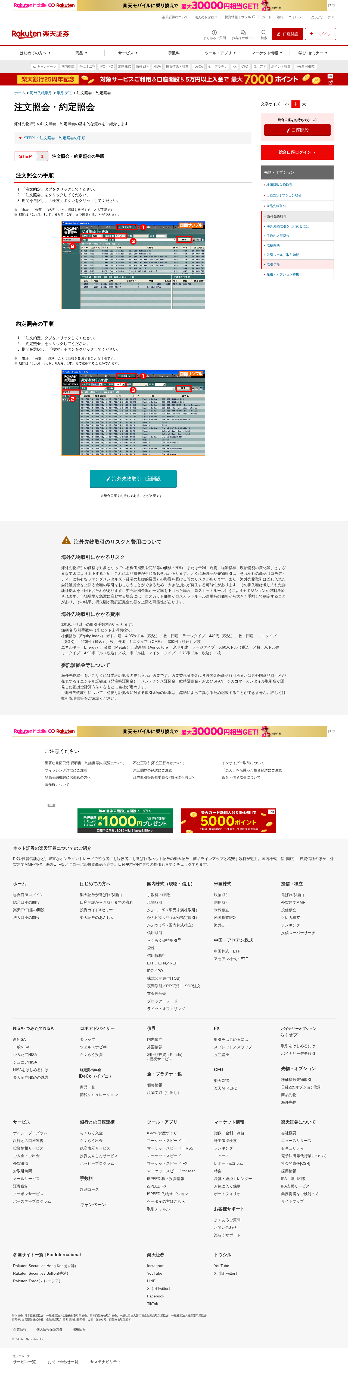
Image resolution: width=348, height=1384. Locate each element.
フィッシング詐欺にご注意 (66, 770)
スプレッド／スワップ (233, 1047)
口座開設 (297, 130)
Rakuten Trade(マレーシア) (36, 1281)
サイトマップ (292, 1201)
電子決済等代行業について (304, 1156)
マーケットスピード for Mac (171, 1171)
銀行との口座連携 (28, 1140)
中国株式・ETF (227, 951)
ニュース (221, 1156)
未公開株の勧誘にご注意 (152, 770)
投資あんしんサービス (99, 1156)
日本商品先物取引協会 (103, 1315)
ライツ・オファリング (166, 1009)
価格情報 (154, 1085)
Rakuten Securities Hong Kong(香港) (44, 1266)
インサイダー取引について (243, 763)
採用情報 (288, 1171)
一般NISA (21, 1047)
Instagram (155, 1266)
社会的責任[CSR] (295, 1163)
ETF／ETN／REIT (162, 963)
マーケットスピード (164, 1156)
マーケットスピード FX (167, 1163)
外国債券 (154, 1047)
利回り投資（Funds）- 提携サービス (166, 1056)
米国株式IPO (225, 917)
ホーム (20, 93)
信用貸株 (156, 955)
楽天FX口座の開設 (29, 910)
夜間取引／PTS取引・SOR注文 (174, 986)
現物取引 (154, 902)
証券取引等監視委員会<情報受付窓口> (163, 777)
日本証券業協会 (34, 1315)
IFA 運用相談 (293, 1178)
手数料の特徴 (158, 895)
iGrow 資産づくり (162, 1133)
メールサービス (26, 1178)
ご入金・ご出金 (26, 1156)
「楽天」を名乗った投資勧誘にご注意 (252, 770)
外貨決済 (20, 1163)
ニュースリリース (296, 1140)
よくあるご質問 (227, 1220)
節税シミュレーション (99, 1095)
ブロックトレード (162, 1001)
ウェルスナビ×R (94, 1047)
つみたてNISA (25, 1054)
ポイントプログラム (30, 1133)
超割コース (89, 1189)
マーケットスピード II (166, 1140)
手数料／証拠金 (276, 236)
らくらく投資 (91, 1054)
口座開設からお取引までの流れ (106, 902)
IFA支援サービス (295, 1186)
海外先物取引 (41, 93)
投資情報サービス (28, 1148)
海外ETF (221, 925)
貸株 (151, 948)
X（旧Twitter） (159, 1288)
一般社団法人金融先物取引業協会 (66, 1315)
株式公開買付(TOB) (164, 978)
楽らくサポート (227, 1235)
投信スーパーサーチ (298, 933)
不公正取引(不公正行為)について (159, 763)
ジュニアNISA (25, 1062)
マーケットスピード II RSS (170, 1148)
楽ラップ (87, 1039)
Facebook (155, 1296)
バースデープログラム (32, 1201)
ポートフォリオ (227, 1194)
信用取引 (154, 933)
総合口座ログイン (28, 895)
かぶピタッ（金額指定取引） (173, 917)
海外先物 (288, 1102)
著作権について (57, 785)
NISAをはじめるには (30, 1070)
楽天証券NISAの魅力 (30, 1077)
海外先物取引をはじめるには (286, 226)
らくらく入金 (91, 1133)
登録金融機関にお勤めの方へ (68, 777)
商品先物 (288, 1095)
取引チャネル (158, 1209)
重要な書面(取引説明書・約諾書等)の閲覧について (85, 763)
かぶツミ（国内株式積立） (171, 924)
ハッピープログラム (97, 1163)
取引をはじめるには (231, 1039)
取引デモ (64, 93)
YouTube (154, 1273)
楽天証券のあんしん (97, 917)
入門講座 (221, 1054)
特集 (218, 1171)
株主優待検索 (225, 1140)
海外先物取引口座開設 (133, 478)
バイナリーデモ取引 (298, 1053)
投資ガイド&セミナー (98, 910)
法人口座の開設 (26, 917)
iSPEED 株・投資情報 (165, 1178)
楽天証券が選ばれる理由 (101, 895)
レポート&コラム (228, 1163)
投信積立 (288, 910)
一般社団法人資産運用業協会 (189, 1315)
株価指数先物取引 (278, 185)
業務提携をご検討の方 (300, 1194)
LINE (151, 1281)
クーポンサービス (28, 1194)
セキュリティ (292, 1148)
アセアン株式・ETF (231, 959)
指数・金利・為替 (229, 1133)
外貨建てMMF (293, 902)
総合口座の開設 (26, 902)
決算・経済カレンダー (233, 1178)
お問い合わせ (225, 1227)
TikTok (152, 1304)
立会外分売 (156, 993)
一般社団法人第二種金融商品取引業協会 (144, 1315)
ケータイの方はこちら (166, 1201)
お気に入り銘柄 (227, 1186)
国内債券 (154, 1039)
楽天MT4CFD (225, 1088)
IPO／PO (155, 971)
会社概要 (288, 1133)
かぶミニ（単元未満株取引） (173, 909)
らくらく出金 (91, 1140)
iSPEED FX (156, 1186)
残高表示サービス (95, 1148)
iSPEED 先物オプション (167, 1194)
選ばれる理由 (292, 895)
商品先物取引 (274, 206)
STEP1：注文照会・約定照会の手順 (54, 138)
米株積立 (221, 910)
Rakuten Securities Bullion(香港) (40, 1273)
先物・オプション (279, 172)
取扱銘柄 (271, 245)
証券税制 (20, 1186)
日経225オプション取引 (282, 195)
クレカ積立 (290, 917)
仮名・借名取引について (241, 777)
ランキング (290, 925)
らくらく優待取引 (164, 940)
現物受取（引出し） (164, 1092)
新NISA (19, 1039)
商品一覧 (87, 1087)
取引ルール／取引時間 (281, 255)
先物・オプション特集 (281, 274)
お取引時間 (22, 1171)
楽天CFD (221, 1080)
